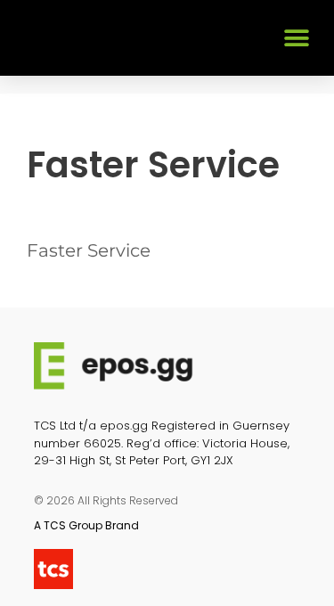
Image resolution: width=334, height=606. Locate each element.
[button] (296, 38)
